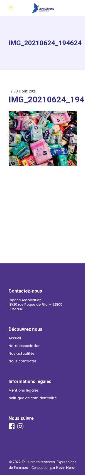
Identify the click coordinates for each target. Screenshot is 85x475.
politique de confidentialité (33, 398)
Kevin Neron (66, 468)
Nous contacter (22, 361)
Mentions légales (24, 390)
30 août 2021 (25, 91)
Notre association (25, 345)
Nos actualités (22, 353)
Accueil (15, 338)
